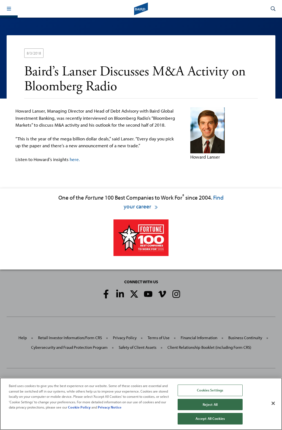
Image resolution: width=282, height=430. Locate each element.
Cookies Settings (210, 390)
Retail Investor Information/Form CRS (70, 337)
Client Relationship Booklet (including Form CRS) (209, 347)
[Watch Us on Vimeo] (162, 294)
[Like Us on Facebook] (106, 294)
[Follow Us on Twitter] (134, 294)
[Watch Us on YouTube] (148, 294)
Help (22, 337)
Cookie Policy (79, 407)
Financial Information (199, 337)
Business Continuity (245, 337)
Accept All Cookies (210, 418)
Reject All (210, 404)
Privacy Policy (125, 337)
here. (75, 159)
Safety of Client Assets (137, 347)
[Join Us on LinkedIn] (120, 294)
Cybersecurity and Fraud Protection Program (69, 347)
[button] (9, 9)
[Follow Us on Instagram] (176, 294)
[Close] (273, 403)
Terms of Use (159, 337)
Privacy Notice (109, 407)
